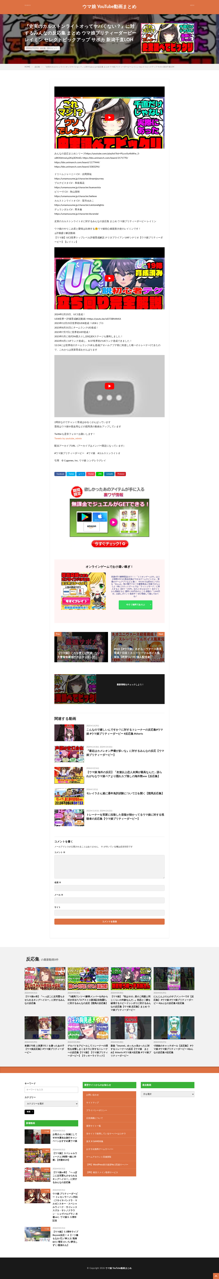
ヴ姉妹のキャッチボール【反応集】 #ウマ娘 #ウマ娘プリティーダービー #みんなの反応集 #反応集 (174, 1049)
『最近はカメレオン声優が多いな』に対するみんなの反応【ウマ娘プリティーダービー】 (125, 753)
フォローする (130, 689)
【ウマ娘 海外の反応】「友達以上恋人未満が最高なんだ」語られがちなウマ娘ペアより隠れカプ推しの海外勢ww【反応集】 (124, 774)
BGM (47, 1150)
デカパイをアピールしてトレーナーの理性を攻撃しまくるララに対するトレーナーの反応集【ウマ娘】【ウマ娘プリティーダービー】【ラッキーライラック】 (88, 1051)
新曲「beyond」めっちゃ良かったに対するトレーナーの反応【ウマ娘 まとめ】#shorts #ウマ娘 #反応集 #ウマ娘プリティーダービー (131, 1051)
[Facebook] (60, 474)
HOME (27, 67)
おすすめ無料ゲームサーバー (99, 1149)
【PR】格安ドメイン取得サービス (102, 1172)
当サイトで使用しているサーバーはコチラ (106, 1134)
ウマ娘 (46, 1131)
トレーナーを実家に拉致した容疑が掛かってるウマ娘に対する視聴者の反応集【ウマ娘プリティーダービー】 (125, 816)
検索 (28, 1112)
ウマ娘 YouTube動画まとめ (109, 6)
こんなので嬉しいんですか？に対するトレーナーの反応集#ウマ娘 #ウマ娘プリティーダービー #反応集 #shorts (124, 731)
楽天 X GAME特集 (94, 1141)
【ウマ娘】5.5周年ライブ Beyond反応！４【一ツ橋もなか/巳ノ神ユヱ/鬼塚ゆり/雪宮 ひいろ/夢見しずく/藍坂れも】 (65, 1238)
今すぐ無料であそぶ (135, 605)
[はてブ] (80, 474)
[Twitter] (71, 474)
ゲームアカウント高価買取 (98, 1157)
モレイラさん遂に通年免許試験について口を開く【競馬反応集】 (125, 793)
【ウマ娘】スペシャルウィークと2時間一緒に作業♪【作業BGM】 (65, 1156)
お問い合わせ (92, 1095)
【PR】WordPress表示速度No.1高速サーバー (107, 1165)
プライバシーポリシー (96, 1110)
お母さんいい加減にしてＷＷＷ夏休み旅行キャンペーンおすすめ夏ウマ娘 (65, 1137)
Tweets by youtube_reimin (68, 438)
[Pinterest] (120, 474)
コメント (59, 852)
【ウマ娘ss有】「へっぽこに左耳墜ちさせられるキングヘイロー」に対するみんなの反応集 (45, 999)
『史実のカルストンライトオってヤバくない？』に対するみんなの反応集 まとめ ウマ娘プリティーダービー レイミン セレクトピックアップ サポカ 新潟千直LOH (109, 67)
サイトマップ (92, 1103)
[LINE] (99, 474)
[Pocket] (90, 474)
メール (58, 895)
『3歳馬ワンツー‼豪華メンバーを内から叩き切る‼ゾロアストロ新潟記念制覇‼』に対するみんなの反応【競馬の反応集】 (88, 999)
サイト (57, 907)
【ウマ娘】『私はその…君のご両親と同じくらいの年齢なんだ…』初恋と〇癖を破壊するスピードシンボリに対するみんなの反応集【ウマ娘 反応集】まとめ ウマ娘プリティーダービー (131, 1003)
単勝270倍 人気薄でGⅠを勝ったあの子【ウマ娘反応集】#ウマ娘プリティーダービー (44, 1049)
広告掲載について (94, 1118)
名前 (57, 883)
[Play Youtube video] (109, 118)
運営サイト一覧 (93, 1126)
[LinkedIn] (109, 474)
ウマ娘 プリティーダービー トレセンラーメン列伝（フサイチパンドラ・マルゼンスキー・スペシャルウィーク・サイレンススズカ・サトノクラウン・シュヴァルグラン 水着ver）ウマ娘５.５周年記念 (65, 1207)
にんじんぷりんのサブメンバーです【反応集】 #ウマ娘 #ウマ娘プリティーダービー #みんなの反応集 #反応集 (174, 999)
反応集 (43, 48)
